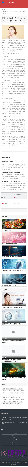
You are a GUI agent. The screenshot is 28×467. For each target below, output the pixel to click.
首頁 (2, 9)
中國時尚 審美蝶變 (6, 419)
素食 (21, 395)
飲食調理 (22, 390)
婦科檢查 (4, 390)
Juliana (4, 197)
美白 (18, 203)
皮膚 (4, 403)
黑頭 (4, 388)
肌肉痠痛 (17, 399)
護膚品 (6, 203)
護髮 (21, 401)
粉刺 (7, 388)
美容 (10, 203)
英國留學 (20, 397)
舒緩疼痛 (22, 399)
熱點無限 (14, 442)
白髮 (4, 395)
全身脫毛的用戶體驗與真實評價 (9, 285)
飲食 (18, 390)
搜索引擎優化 (20, 392)
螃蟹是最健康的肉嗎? (7, 230)
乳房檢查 (4, 401)
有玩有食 (14, 437)
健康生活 (15, 397)
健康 (12, 397)
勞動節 (7, 403)
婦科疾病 (15, 388)
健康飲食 (17, 395)
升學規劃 (4, 399)
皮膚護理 (11, 388)
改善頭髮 (12, 395)
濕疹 (15, 390)
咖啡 (16, 403)
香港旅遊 (11, 403)
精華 (14, 203)
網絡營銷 (15, 392)
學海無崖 (14, 439)
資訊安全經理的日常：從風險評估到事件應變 (12, 256)
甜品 (4, 397)
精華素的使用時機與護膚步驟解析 (9, 243)
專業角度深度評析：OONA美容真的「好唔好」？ (13, 307)
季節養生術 (5, 392)
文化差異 (9, 399)
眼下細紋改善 (10, 390)
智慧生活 (14, 440)
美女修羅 (6, 9)
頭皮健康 (7, 395)
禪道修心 (14, 433)
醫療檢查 (14, 401)
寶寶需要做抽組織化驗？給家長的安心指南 (11, 324)
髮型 (18, 401)
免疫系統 (7, 397)
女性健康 (9, 401)
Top (25, 455)
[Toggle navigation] (3, 6)
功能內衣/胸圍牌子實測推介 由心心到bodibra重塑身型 (14, 417)
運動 (13, 399)
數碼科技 (14, 444)
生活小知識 (20, 403)
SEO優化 (10, 392)
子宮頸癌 (20, 388)
